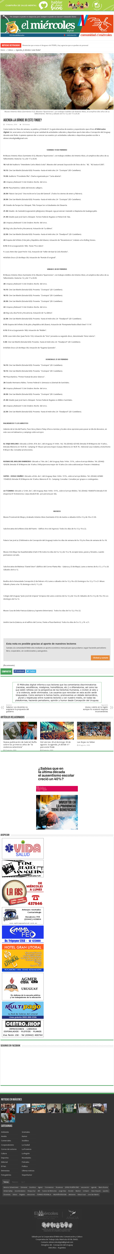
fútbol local (82, 1194)
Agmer (40, 1187)
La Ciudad (26, 1145)
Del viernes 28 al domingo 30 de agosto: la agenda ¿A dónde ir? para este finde (55, 744)
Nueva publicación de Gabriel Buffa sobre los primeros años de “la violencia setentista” (20, 744)
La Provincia (26, 1149)
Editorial (4, 1162)
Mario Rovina (103, 1187)
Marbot (78, 1191)
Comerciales (6, 1141)
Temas (6, 1182)
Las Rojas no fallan (86, 742)
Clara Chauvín (96, 1191)
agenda (93, 1187)
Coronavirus (49, 1187)
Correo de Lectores (9, 1149)
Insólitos (25, 1141)
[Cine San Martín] (23, 868)
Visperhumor (27, 1175)
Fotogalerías (6, 1175)
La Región (26, 1153)
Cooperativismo (7, 1145)
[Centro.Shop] (23, 1028)
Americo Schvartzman (11, 1187)
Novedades (26, 1158)
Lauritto (105, 1191)
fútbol (15, 1194)
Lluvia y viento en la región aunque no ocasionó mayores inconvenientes (95, 708)
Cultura (10, 50)
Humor (24, 1136)
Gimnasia (24, 1187)
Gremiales (26, 1132)
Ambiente (5, 1132)
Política (25, 1166)
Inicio (3, 50)
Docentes (7, 1194)
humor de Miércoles (49, 1191)
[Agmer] (23, 986)
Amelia (4, 1136)
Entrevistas (5, 1171)
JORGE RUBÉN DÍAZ (72, 1187)
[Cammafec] (23, 934)
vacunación (85, 1187)
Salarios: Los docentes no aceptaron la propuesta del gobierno (17, 708)
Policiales (25, 1162)
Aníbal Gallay (8, 1191)
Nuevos (15, 1182)
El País (3, 1166)
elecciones (31, 1194)
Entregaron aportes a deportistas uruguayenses (39, 45)
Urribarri (86, 1191)
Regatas (22, 1194)
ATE (39, 1191)
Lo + (23, 1182)
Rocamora (59, 1187)
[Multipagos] (23, 1010)
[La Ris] (23, 892)
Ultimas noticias (28, 1171)
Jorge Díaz (62, 1191)
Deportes (5, 1158)
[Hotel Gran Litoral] (23, 958)
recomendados (20, 1191)
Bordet (70, 1191)
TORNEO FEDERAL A (44, 1194)
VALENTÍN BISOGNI (59, 1194)
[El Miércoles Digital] (57, 25)
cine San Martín (93, 1194)
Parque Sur (31, 1191)
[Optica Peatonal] (23, 916)
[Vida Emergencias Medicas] (23, 848)
